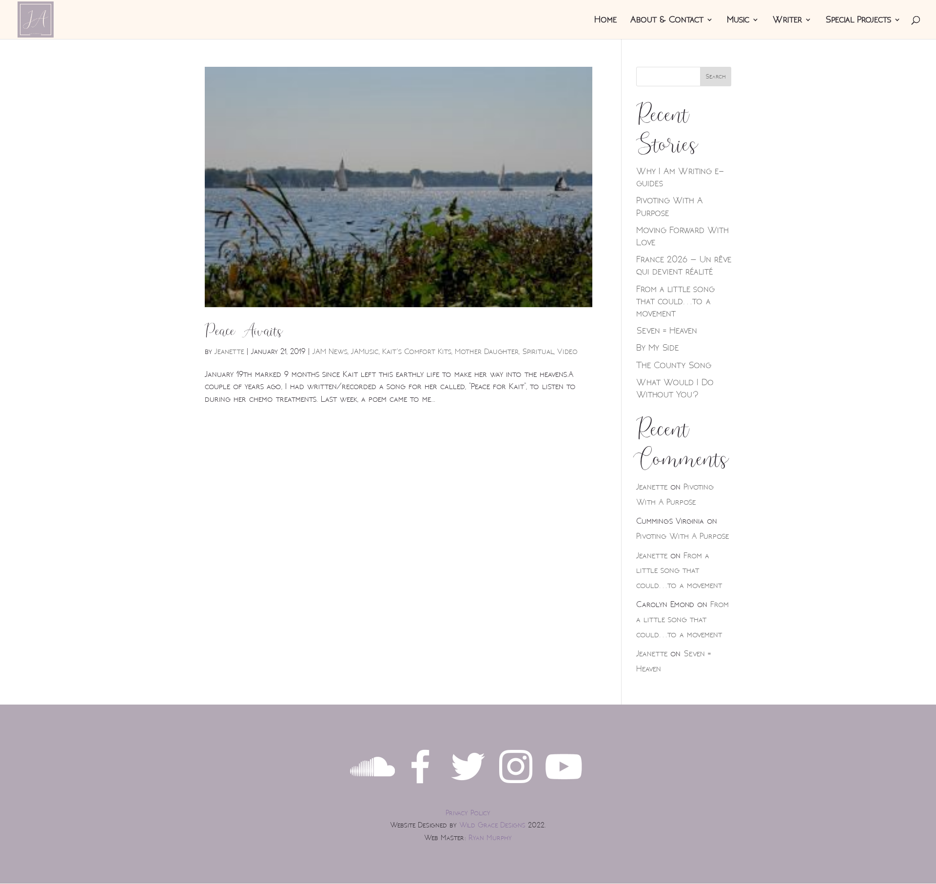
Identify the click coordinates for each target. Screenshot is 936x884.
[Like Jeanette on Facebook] (420, 786)
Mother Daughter (487, 351)
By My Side (657, 348)
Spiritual (538, 351)
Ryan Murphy (490, 838)
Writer (787, 20)
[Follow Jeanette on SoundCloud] (372, 786)
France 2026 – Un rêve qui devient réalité (683, 265)
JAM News (330, 351)
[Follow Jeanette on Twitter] (468, 786)
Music (738, 20)
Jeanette (229, 351)
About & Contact (666, 20)
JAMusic (365, 351)
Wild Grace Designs (492, 825)
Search (715, 76)
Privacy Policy (468, 813)
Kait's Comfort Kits (416, 351)
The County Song (673, 365)
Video (567, 351)
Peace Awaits (244, 331)
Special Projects (858, 20)
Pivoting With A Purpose (682, 536)
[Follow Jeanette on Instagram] (515, 786)
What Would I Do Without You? (675, 388)
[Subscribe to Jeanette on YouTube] (563, 786)
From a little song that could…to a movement (675, 301)
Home (605, 20)
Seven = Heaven (666, 330)
